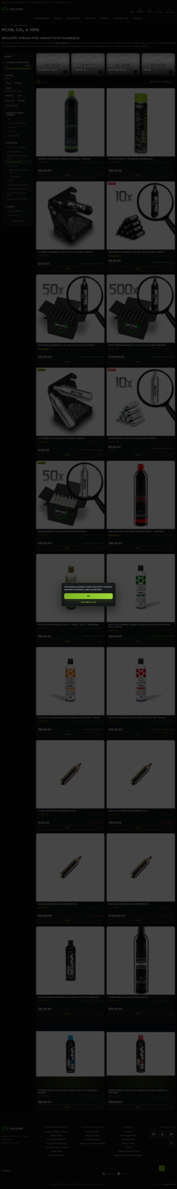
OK (88, 596)
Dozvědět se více (88, 602)
